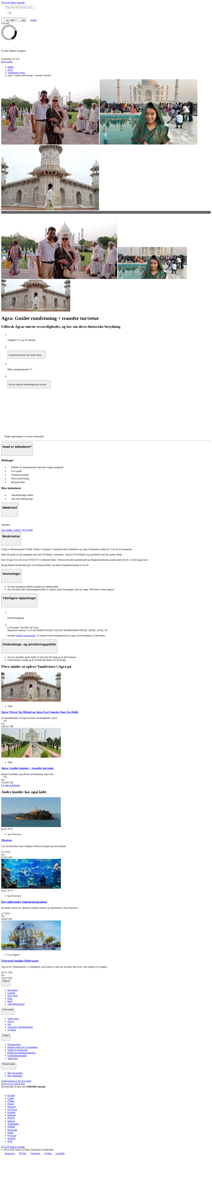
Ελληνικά (12, 1109)
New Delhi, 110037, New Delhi (17, 530)
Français (11, 1115)
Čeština (11, 1101)
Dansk (10, 1104)
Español (11, 1112)
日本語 (11, 1127)
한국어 (11, 1118)
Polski (10, 1132)
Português (12, 1130)
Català (10, 1098)
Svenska (11, 1138)
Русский (11, 1135)
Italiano (11, 1121)
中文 (9, 1141)
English (11, 1095)
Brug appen (7, 61)
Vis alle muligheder (10, 785)
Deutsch (11, 1106)
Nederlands (13, 1124)
